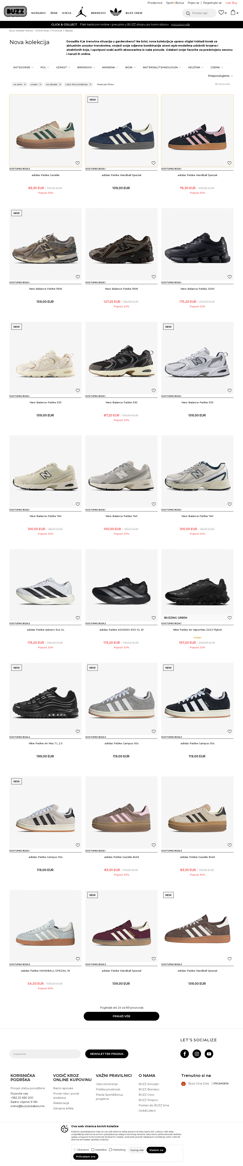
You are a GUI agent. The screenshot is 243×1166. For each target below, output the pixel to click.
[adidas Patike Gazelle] (45, 130)
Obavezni (83, 1149)
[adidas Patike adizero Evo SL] (45, 585)
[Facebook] (184, 1053)
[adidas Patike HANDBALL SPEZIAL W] (45, 926)
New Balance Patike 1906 (45, 288)
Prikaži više (121, 1016)
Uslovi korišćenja (107, 1084)
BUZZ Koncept (149, 1084)
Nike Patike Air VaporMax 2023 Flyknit (197, 629)
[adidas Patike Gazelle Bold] (121, 812)
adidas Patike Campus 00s (122, 743)
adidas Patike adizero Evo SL (45, 629)
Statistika (101, 1149)
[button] (199, 13)
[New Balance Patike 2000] (197, 244)
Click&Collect (147, 1110)
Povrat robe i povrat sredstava (66, 1095)
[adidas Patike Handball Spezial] (121, 130)
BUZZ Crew (146, 1094)
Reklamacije (61, 1103)
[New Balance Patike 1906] (45, 244)
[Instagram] (197, 1053)
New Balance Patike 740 (46, 516)
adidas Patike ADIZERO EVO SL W (121, 629)
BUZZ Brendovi (149, 1089)
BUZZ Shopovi (148, 1100)
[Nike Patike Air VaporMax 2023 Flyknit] (197, 585)
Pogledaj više (80, 24)
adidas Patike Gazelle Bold (121, 856)
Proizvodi (57, 30)
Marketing (119, 1149)
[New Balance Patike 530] (45, 358)
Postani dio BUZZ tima (154, 1105)
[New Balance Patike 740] (45, 471)
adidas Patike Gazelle (45, 175)
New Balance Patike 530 (46, 402)
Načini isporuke (63, 1088)
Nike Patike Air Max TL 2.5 (45, 743)
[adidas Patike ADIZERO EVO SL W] (121, 585)
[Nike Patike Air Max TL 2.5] (45, 699)
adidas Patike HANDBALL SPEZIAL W (45, 970)
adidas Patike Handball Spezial (121, 175)
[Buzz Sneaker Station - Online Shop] (15, 11)
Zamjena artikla (63, 1108)
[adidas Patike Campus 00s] (121, 699)
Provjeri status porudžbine (27, 1088)
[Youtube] (209, 1053)
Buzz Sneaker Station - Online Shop (29, 30)
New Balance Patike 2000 (198, 288)
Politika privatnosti (108, 1089)
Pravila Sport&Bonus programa (109, 1097)
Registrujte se (212, 3)
